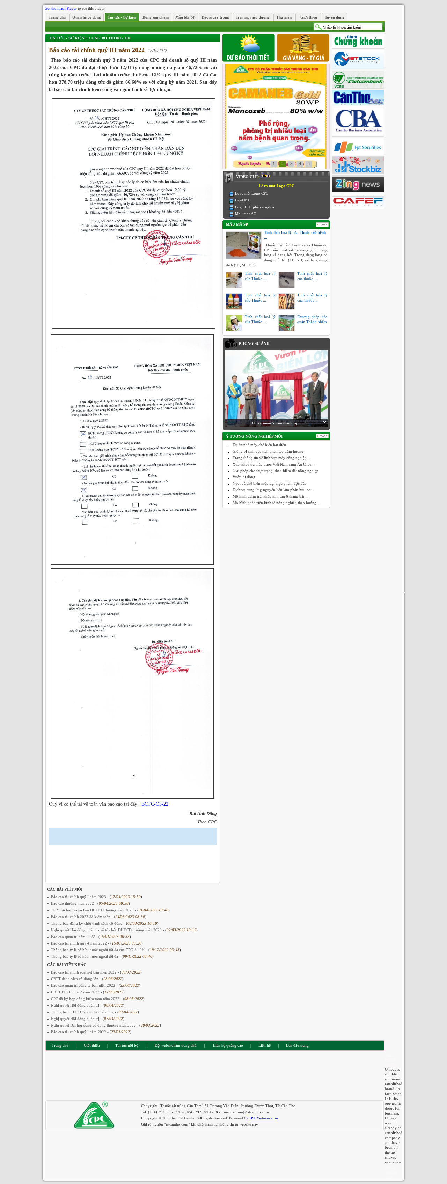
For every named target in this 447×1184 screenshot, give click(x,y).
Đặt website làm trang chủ (176, 1045)
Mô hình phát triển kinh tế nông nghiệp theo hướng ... (277, 503)
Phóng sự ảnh (254, 343)
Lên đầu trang (297, 1045)
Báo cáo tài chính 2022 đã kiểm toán (81, 917)
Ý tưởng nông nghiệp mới (254, 436)
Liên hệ (264, 1045)
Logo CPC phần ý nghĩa (254, 207)
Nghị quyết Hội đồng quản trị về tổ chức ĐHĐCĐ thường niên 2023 (107, 930)
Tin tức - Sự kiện (67, 38)
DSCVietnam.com (263, 1118)
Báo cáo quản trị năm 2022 (73, 936)
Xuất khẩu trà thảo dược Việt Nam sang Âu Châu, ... (275, 464)
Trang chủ (60, 1045)
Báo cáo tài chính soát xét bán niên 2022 (84, 972)
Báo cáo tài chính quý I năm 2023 (79, 897)
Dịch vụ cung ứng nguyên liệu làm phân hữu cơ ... (274, 490)
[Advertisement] (130, 859)
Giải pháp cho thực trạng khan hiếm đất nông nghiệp (275, 470)
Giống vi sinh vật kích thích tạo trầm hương (268, 451)
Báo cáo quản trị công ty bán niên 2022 (83, 985)
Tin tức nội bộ (126, 1045)
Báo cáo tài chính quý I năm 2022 (79, 1032)
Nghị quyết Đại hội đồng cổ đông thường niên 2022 (94, 1025)
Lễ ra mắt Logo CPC (251, 193)
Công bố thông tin (110, 38)
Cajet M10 (243, 200)
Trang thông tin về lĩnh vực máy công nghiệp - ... (273, 458)
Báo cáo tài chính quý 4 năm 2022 (79, 943)
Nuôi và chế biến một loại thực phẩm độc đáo (270, 483)
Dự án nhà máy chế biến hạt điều (259, 445)
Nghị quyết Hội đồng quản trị (75, 1005)
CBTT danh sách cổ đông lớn (75, 979)
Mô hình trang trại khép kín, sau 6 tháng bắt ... (270, 496)
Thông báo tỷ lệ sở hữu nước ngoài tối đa (85, 956)
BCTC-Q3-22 (154, 804)
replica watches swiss (391, 1172)
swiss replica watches (391, 1059)
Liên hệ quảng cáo (227, 1045)
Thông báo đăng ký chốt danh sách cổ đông (87, 923)
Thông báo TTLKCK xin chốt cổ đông (83, 1012)
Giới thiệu (92, 1045)
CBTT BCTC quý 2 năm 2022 (76, 992)
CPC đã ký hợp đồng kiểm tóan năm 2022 (85, 999)
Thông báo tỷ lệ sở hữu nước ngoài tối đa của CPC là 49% (98, 950)
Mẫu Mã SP (237, 224)
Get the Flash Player (61, 8)
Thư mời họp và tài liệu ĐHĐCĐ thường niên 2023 (93, 910)
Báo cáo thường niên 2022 (73, 903)
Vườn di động (244, 477)
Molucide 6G (245, 214)
